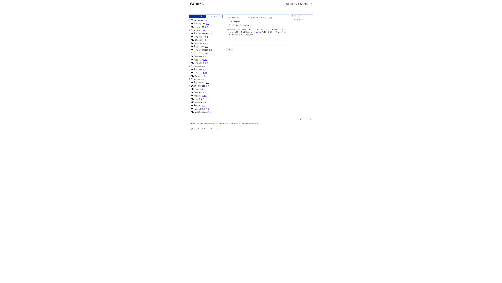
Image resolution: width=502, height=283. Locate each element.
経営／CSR (197, 86)
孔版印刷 (198, 47)
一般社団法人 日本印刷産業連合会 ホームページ (204, 123)
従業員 (197, 96)
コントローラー (299, 20)
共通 (195, 79)
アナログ (198, 24)
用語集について (224, 123)
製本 (196, 56)
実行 (268, 29)
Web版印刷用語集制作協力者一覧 (248, 123)
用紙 (196, 70)
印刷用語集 (197, 4)
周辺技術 (198, 83)
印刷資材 (196, 66)
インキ (197, 73)
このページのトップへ (306, 119)
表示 (270, 18)
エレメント (254, 29)
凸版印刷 (198, 43)
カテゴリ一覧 (197, 16)
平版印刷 (198, 37)
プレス (195, 30)
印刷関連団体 (200, 112)
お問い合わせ (234, 123)
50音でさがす (214, 16)
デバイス (277, 29)
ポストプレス (198, 53)
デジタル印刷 (200, 50)
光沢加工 (198, 63)
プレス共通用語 (200, 34)
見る (207, 20)
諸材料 (197, 76)
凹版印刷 (198, 40)
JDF (228, 29)
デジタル (198, 27)
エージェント (255, 32)
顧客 (196, 93)
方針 (196, 89)
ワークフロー (240, 29)
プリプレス (197, 20)
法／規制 (198, 109)
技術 (196, 99)
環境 (196, 106)
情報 (196, 102)
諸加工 (197, 60)
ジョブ (263, 29)
